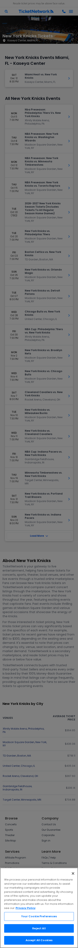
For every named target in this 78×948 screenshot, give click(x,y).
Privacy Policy (26, 908)
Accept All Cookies (39, 940)
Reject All (39, 928)
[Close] (73, 873)
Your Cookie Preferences (39, 916)
